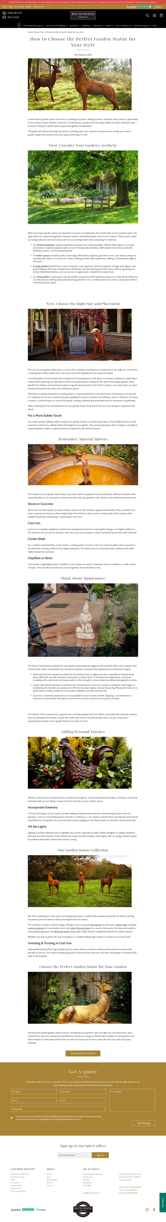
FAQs (13, 1180)
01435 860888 (132, 1193)
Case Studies (19, 7)
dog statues (95, 925)
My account (15, 1183)
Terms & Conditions (18, 1191)
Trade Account (38, 7)
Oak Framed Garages (32, 25)
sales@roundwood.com (91, 1193)
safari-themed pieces (80, 928)
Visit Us (50, 1185)
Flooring (97, 25)
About (5, 7)
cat (84, 925)
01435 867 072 (14, 13)
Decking (73, 25)
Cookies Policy (16, 1185)
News (36, 32)
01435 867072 (131, 1190)
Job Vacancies (52, 1180)
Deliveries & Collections (20, 1174)
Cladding (85, 25)
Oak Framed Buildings (56, 25)
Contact (29, 7)
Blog (10, 7)
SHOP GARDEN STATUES (83, 1053)
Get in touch (13, 17)
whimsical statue (62, 931)
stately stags (121, 925)
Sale (155, 25)
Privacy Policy (16, 1188)
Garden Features (141, 25)
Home (30, 32)
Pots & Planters (123, 25)
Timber (108, 25)
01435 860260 (135, 1187)
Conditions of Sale (18, 1177)
